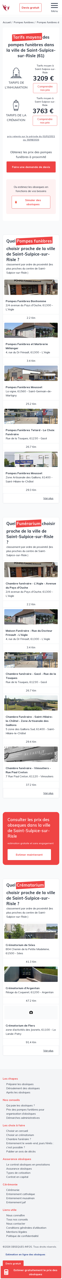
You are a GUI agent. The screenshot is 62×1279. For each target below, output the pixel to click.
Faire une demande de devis (31, 167)
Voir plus (48, 498)
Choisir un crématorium (20, 1135)
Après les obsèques (18, 1092)
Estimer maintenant (29, 854)
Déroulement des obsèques (23, 1088)
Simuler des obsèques (33, 202)
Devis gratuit (30, 7)
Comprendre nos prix (45, 88)
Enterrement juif (16, 1202)
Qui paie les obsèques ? (20, 1105)
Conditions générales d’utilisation (26, 1227)
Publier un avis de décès (21, 1151)
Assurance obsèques (19, 1168)
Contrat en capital (17, 1177)
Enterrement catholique (20, 1194)
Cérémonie (12, 1190)
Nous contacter (15, 1223)
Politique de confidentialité (22, 1236)
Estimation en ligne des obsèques (25, 1254)
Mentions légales (16, 1231)
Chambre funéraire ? (18, 1139)
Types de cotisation (18, 1172)
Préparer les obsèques (20, 1084)
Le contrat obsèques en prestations (28, 1164)
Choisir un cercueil (17, 1130)
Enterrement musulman (20, 1198)
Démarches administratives (23, 1117)
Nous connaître (15, 1215)
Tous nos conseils (17, 1219)
